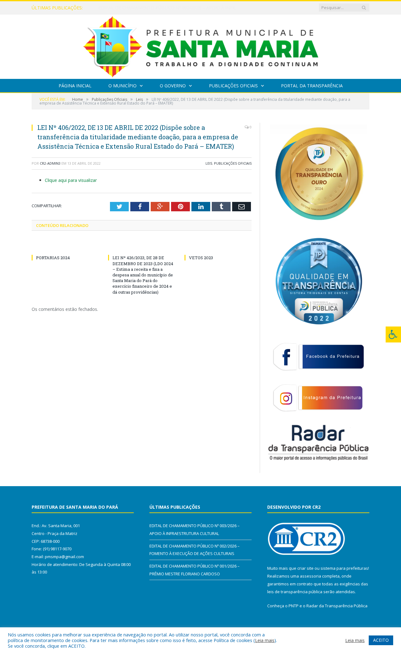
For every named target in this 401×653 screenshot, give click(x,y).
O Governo (173, 86)
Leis (209, 163)
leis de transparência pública (294, 591)
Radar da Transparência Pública (336, 606)
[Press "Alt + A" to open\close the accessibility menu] (393, 334)
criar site (305, 568)
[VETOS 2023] (218, 246)
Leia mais (264, 640)
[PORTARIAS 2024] (65, 246)
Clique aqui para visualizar (71, 180)
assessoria (310, 576)
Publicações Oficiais (233, 86)
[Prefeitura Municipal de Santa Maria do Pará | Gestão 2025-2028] (200, 45)
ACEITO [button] (381, 640)
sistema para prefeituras (344, 568)
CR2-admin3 (50, 163)
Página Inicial (75, 86)
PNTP (294, 606)
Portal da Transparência (312, 86)
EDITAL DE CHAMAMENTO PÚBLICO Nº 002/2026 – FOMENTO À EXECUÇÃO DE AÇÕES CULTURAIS (170, 8)
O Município (122, 86)
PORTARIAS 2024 (53, 257)
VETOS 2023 (201, 257)
